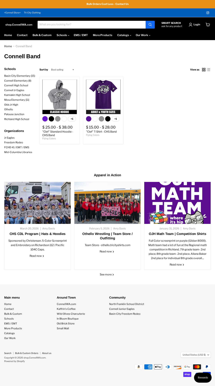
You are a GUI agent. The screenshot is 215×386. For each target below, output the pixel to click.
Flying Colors (49, 138)
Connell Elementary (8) (17, 80)
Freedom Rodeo (13, 142)
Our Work (142, 35)
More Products (102, 35)
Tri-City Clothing (32, 12)
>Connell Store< (12, 12)
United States (194, 354)
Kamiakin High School (17, 94)
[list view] (208, 69)
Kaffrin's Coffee (66, 308)
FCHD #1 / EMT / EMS (16, 147)
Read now (36, 255)
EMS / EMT (81, 35)
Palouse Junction (14, 114)
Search (7, 353)
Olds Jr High (11, 104)
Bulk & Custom (42, 35)
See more (106, 274)
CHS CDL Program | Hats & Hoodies (38, 234)
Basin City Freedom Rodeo (124, 313)
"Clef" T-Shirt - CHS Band (101, 131)
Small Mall (63, 328)
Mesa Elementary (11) (16, 99)
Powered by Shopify (14, 361)
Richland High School (16, 119)
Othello (8, 109)
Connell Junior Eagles (122, 308)
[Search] (150, 25)
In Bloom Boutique (68, 318)
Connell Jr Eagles (14, 90)
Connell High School (16, 85)
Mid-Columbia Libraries (18, 152)
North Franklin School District (126, 304)
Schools (62, 35)
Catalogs (123, 35)
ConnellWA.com (66, 304)
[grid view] (203, 69)
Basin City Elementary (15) (19, 75)
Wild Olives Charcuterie (71, 313)
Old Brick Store (66, 323)
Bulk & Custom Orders (26, 353)
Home (8, 35)
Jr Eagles (9, 137)
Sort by (43, 69)
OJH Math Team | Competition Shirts (177, 234)
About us (46, 353)
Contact (22, 35)
